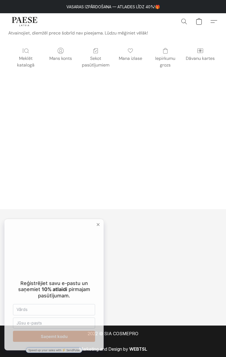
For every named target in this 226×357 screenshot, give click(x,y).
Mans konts (60, 58)
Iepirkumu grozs (165, 61)
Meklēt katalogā (25, 61)
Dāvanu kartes (200, 58)
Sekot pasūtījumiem (95, 61)
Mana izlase (130, 58)
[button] (25, 21)
